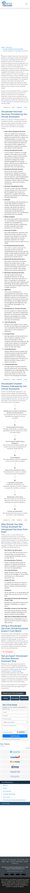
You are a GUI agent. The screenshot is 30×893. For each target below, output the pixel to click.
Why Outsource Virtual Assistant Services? (14, 800)
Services (9, 47)
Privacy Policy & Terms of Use (15, 871)
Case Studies (6, 803)
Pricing (5, 788)
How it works (6, 797)
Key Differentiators (7, 782)
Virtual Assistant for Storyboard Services (15, 51)
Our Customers (7, 791)
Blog (7, 861)
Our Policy (17, 739)
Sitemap (26, 861)
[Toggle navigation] (26, 4)
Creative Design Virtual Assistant (13, 49)
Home (3, 47)
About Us (4, 859)
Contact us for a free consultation (13, 693)
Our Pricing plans (8, 652)
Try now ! (17, 830)
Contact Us (6, 107)
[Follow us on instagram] (23, 874)
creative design (16, 671)
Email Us (19, 107)
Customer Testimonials (9, 794)
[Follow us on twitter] (18, 874)
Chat (13, 107)
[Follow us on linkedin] (12, 874)
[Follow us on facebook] (6, 874)
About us (5, 785)
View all (28, 748)
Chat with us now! (12, 814)
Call (25, 107)
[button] (1, 764)
